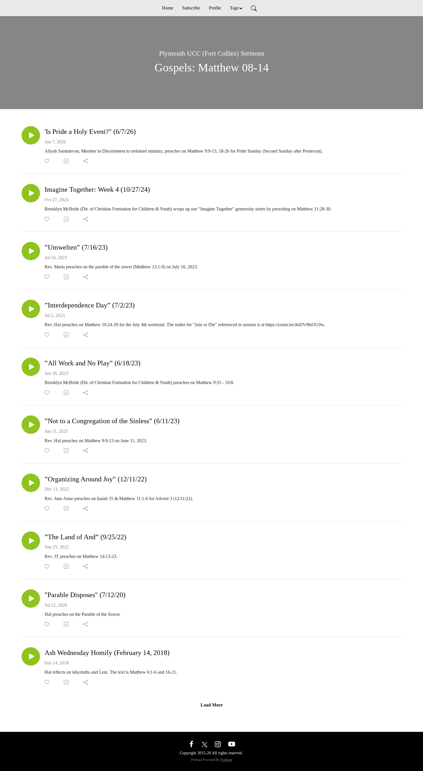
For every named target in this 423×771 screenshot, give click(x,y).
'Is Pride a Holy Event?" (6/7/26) (90, 131)
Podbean (226, 760)
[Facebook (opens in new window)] (191, 743)
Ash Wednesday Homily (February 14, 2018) (107, 652)
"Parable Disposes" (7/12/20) (85, 595)
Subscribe (191, 7)
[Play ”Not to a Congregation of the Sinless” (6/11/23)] (31, 424)
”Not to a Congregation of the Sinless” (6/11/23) (112, 421)
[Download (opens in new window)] (66, 161)
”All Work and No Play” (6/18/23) (92, 363)
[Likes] (47, 161)
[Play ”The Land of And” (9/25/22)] (31, 540)
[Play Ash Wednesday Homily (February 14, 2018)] (31, 656)
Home (167, 7)
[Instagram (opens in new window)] (217, 743)
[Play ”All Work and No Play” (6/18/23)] (31, 367)
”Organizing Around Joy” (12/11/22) (96, 479)
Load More (212, 704)
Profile (215, 7)
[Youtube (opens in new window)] (231, 743)
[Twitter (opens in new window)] (204, 743)
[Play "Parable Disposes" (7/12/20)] (31, 598)
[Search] (254, 8)
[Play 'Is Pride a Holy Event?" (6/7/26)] (31, 135)
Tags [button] (234, 7)
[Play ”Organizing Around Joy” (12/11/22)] (31, 483)
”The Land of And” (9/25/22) (85, 537)
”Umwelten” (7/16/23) (76, 247)
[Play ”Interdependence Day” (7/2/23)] (31, 309)
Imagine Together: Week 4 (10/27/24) (97, 189)
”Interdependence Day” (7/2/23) (90, 305)
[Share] (86, 161)
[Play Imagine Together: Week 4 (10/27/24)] (31, 193)
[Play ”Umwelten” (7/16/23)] (31, 251)
